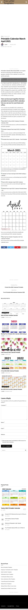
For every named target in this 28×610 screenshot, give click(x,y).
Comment (3, 405)
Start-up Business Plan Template (8, 579)
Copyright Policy (10, 606)
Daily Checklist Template (6, 572)
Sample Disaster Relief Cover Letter (8, 588)
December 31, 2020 (8, 391)
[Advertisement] (14, 19)
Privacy (17, 606)
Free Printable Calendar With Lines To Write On (15, 527)
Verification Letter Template (7, 574)
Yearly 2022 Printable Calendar (10, 508)
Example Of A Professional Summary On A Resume (15, 514)
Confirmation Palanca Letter (7, 576)
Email (2, 428)
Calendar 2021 (7, 36)
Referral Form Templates (6, 583)
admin (6, 44)
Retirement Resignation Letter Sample (13, 523)
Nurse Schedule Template (6, 567)
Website (3, 434)
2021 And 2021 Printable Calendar (9, 315)
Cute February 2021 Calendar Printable (10, 352)
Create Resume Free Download (7, 581)
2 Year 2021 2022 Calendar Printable (10, 371)
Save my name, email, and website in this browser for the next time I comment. (14, 441)
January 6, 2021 (8, 317)
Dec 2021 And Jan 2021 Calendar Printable (11, 389)
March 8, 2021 (13, 44)
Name (3, 422)
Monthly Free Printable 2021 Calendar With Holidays (14, 334)
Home (2, 36)
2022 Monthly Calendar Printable (12, 518)
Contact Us (3, 606)
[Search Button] (25, 450)
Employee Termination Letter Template (9, 569)
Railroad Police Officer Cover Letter (8, 586)
